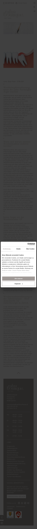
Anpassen (18, 283)
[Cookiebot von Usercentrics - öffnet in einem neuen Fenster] (27, 244)
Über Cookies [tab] (30, 249)
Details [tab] (18, 249)
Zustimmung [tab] (6, 249)
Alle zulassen (19, 278)
